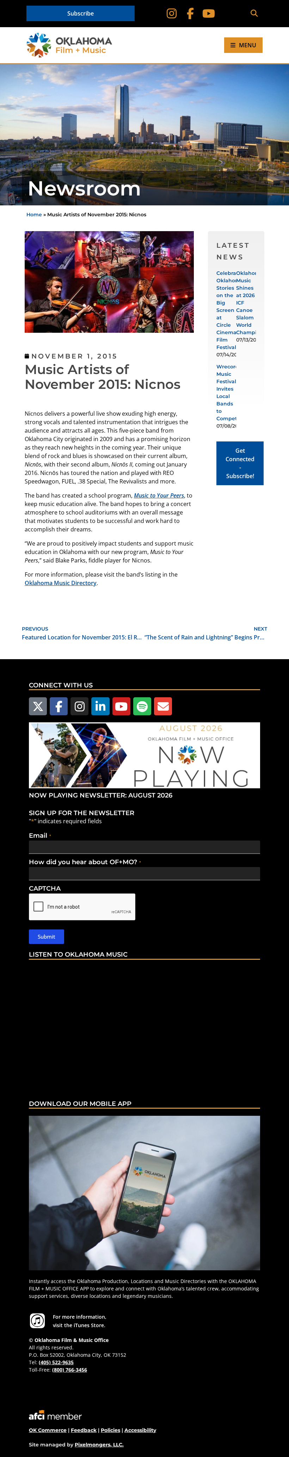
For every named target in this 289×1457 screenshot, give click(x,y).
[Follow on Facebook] (190, 14)
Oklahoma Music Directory (61, 583)
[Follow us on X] (38, 706)
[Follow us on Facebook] (59, 706)
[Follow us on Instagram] (79, 706)
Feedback (84, 1430)
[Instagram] (171, 14)
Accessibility (140, 1430)
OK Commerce (48, 1430)
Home (34, 214)
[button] (254, 13)
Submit (46, 936)
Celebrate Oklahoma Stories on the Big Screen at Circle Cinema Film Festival (230, 310)
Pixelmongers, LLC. (99, 1444)
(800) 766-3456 (69, 1369)
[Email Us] (163, 706)
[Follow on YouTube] (209, 14)
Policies (110, 1430)
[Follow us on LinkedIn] (100, 706)
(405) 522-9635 (56, 1362)
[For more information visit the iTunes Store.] (37, 1320)
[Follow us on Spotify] (142, 706)
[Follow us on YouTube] (121, 706)
